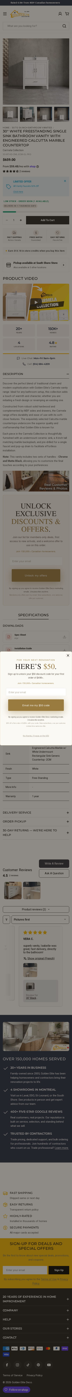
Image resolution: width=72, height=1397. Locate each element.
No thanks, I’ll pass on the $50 (36, 735)
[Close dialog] (68, 655)
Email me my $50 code (36, 705)
